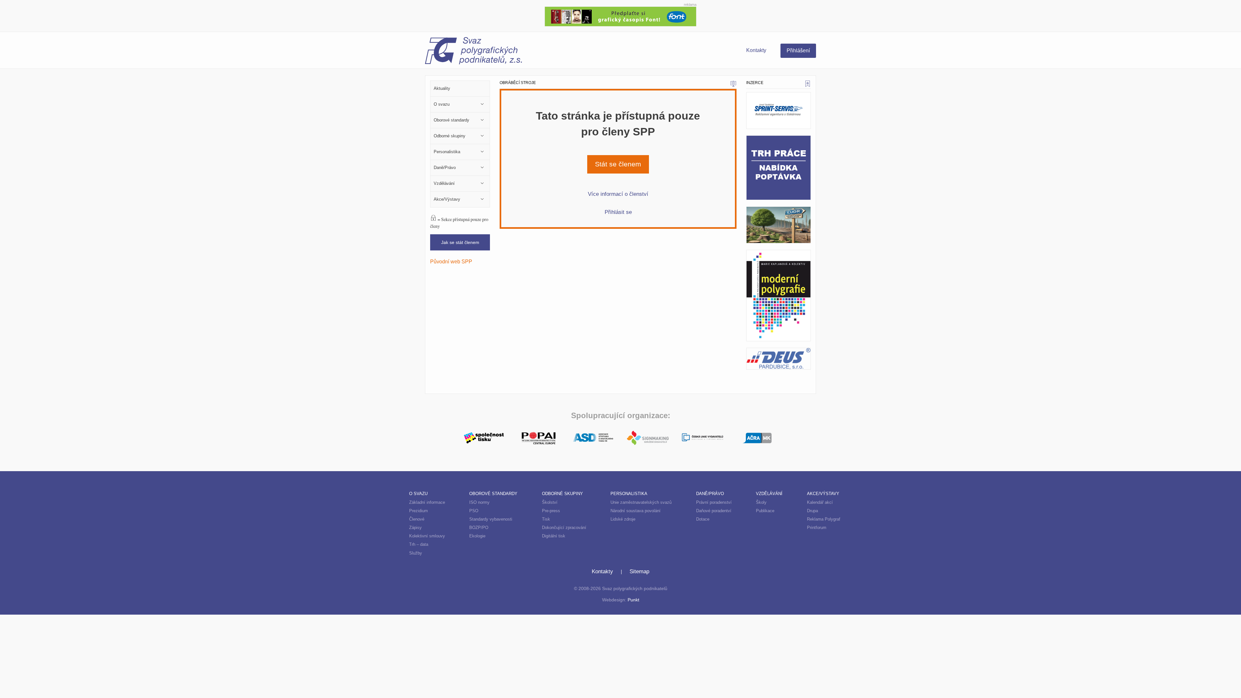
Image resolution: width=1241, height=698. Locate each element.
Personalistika (628, 493)
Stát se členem (618, 164)
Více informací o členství (618, 194)
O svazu (418, 493)
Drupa (812, 510)
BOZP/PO (478, 527)
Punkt (633, 600)
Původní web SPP (451, 261)
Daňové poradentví (713, 510)
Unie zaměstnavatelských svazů (641, 502)
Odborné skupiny (562, 493)
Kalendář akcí (820, 502)
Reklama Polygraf (823, 519)
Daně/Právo (710, 493)
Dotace (702, 519)
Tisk (546, 519)
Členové (416, 519)
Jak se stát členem (460, 242)
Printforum (816, 527)
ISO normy (479, 502)
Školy (761, 502)
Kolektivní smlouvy (427, 536)
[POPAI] (538, 437)
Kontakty (756, 50)
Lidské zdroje (622, 519)
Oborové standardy (493, 493)
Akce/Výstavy (823, 493)
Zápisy (415, 527)
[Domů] (522, 51)
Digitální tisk (553, 536)
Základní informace (427, 502)
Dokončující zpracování (564, 527)
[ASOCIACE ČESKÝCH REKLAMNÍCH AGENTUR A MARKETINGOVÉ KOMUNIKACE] (757, 437)
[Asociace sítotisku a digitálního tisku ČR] (593, 438)
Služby (415, 553)
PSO (473, 510)
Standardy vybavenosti (490, 519)
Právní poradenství (714, 502)
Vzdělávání (769, 493)
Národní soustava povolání (635, 510)
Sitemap (639, 571)
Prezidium (418, 510)
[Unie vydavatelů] (702, 438)
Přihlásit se (618, 212)
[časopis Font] (620, 15)
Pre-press (551, 510)
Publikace (765, 510)
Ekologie (477, 536)
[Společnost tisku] (484, 437)
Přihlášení (798, 50)
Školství (549, 502)
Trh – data (418, 544)
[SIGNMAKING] (648, 438)
